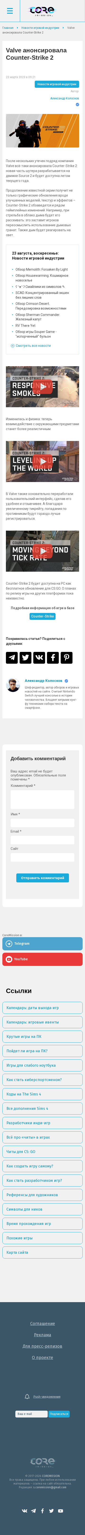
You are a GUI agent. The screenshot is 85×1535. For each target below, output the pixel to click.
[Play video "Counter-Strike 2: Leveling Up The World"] (42, 461)
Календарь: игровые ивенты (32, 1022)
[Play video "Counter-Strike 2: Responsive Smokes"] (42, 386)
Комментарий (23, 786)
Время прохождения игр (28, 1223)
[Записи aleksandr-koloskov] (13, 694)
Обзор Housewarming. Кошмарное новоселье (42, 278)
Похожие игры (19, 1238)
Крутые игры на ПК (23, 1036)
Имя (15, 814)
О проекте (42, 1357)
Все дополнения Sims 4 (27, 1108)
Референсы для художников (32, 1195)
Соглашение (42, 1323)
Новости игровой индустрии (57, 84)
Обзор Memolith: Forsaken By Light (42, 269)
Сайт (14, 849)
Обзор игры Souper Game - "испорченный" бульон (36, 334)
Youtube (60, 1511)
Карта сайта (17, 1252)
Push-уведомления (46, 1396)
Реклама (42, 1335)
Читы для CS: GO (20, 1151)
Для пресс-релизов (42, 1346)
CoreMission (42, 11)
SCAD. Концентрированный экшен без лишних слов (42, 295)
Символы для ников (24, 1209)
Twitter (51, 1511)
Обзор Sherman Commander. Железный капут (38, 317)
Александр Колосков (64, 98)
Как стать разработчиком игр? (34, 1180)
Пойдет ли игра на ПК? (26, 1051)
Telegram (33, 1511)
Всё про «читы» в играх (28, 1137)
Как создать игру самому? (29, 1166)
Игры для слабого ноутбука (31, 1065)
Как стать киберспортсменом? (34, 1080)
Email (16, 832)
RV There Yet (25, 325)
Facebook (42, 1511)
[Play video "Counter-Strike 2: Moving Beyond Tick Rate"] (42, 551)
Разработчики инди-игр (28, 1123)
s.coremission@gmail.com (49, 1487)
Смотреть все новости (33, 346)
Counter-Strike (42, 616)
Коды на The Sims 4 (23, 1094)
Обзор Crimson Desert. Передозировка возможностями (41, 306)
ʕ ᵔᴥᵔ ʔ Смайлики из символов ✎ (40, 287)
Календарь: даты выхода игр (32, 1008)
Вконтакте (24, 1511)
